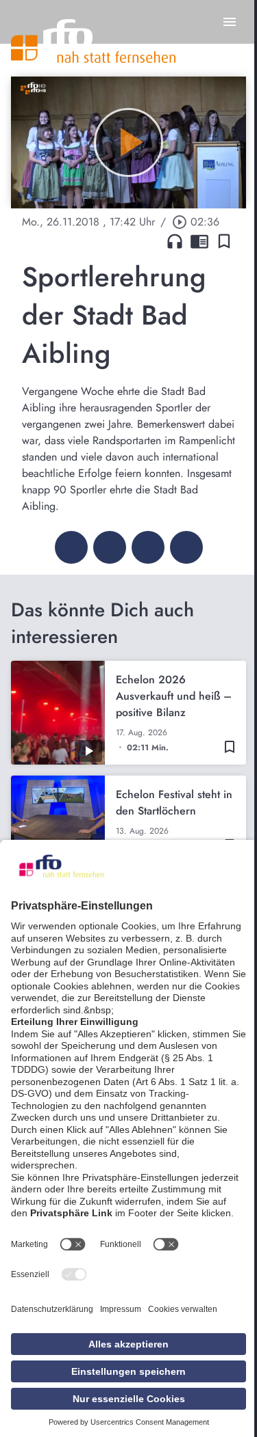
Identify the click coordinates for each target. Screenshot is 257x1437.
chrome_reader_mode (199, 241)
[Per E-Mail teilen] (186, 547)
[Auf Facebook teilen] (71, 547)
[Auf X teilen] (109, 547)
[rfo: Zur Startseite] (93, 41)
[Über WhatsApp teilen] (148, 547)
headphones (174, 241)
